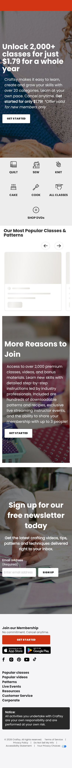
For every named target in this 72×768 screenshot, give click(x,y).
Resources (11, 691)
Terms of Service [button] (54, 739)
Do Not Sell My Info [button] (44, 742)
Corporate (11, 700)
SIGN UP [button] (48, 572)
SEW (36, 172)
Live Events (11, 686)
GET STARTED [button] (16, 118)
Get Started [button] (26, 640)
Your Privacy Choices (48, 746)
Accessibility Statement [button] (19, 746)
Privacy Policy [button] (20, 742)
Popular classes (15, 672)
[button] (45, 246)
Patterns (9, 682)
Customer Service (17, 695)
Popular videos (15, 677)
